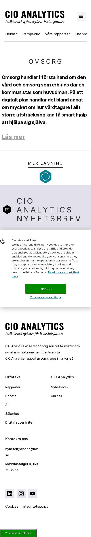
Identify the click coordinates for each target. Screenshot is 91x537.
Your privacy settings (18, 533)
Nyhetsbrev (59, 387)
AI (6, 405)
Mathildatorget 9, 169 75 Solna (21, 467)
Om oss (56, 396)
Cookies (11, 506)
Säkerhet (12, 413)
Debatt (11, 34)
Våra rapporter (57, 34)
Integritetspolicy (35, 506)
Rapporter (12, 387)
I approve (45, 288)
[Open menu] (81, 16)
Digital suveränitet (19, 422)
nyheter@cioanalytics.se (22, 452)
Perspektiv (31, 34)
